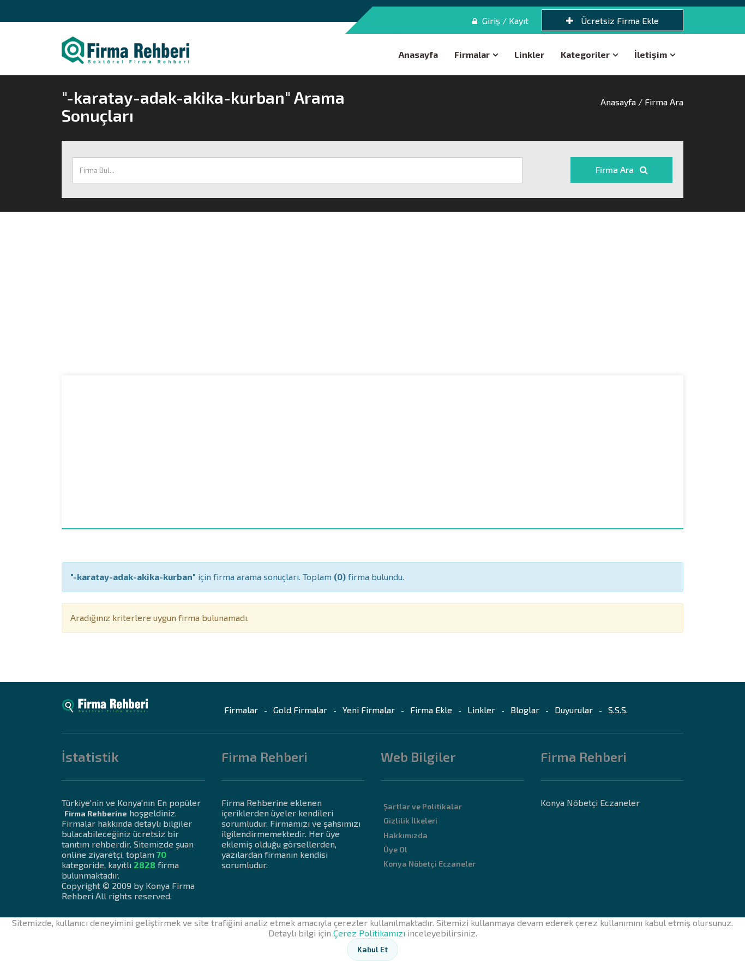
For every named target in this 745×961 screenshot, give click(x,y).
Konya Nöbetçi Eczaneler (429, 863)
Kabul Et (372, 949)
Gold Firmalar (300, 710)
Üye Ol (395, 849)
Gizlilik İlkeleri (410, 820)
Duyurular (574, 710)
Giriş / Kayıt (504, 20)
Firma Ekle (431, 710)
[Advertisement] (372, 293)
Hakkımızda (405, 835)
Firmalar (472, 54)
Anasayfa (418, 54)
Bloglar (524, 710)
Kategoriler (585, 54)
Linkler (529, 54)
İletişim (650, 54)
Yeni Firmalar (369, 710)
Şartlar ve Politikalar (422, 806)
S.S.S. (618, 710)
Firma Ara (616, 169)
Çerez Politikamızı (369, 933)
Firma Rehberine (95, 813)
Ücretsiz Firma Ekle (619, 20)
